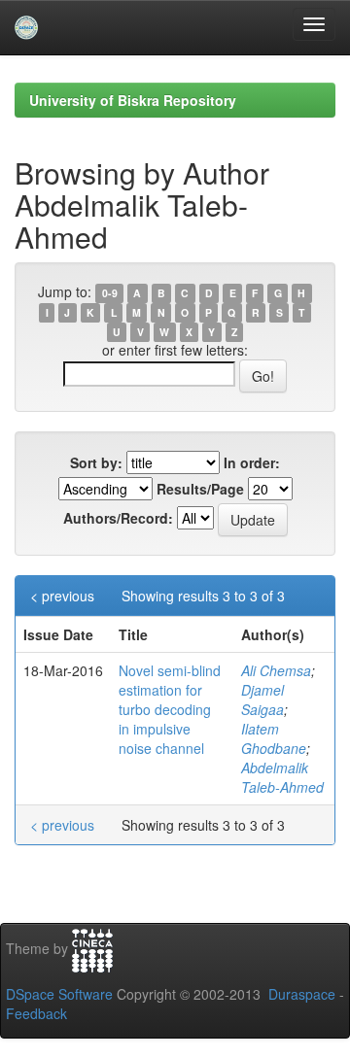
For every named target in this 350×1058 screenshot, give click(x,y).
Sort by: (96, 462)
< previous (62, 595)
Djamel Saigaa (262, 699)
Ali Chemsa (276, 670)
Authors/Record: (118, 518)
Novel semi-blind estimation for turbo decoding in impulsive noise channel (170, 709)
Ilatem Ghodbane (273, 738)
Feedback (36, 1013)
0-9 (110, 293)
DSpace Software (59, 994)
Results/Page (200, 488)
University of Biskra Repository (132, 100)
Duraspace (301, 994)
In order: (252, 462)
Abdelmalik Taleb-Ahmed (282, 777)
